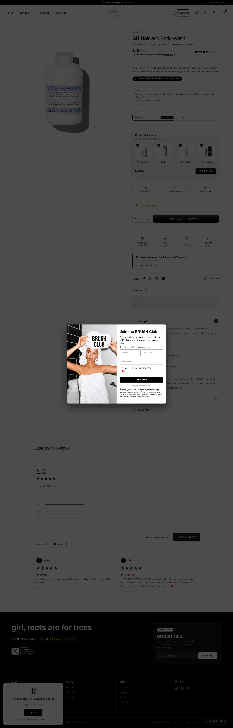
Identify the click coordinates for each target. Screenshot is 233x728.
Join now (141, 380)
